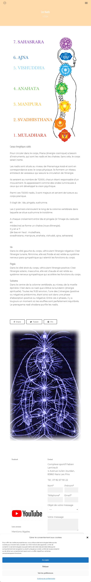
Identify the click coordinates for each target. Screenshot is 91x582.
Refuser (45, 566)
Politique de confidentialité (46, 578)
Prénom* (69, 485)
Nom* (51, 485)
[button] (87, 537)
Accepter (45, 560)
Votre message (56, 517)
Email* (67, 495)
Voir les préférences (45, 573)
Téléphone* (54, 495)
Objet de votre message (60, 505)
